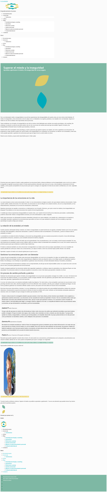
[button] (27, 35)
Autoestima (8, 23)
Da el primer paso (7, 13)
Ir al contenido (4, 1)
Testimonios (8, 17)
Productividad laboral (10, 30)
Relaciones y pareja (9, 25)
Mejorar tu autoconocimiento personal (14, 29)
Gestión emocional (9, 27)
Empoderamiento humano (8, 11)
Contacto (5, 32)
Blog (4, 20)
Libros (4, 18)
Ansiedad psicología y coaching (12, 22)
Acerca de (5, 15)
